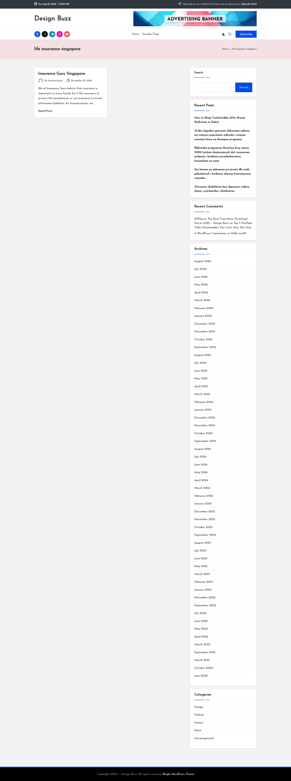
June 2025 (200, 370)
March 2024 (202, 488)
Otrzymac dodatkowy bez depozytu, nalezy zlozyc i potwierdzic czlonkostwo (221, 189)
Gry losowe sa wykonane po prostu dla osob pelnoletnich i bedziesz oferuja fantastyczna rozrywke (222, 173)
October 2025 (203, 339)
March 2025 (202, 394)
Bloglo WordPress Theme (178, 774)
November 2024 (204, 425)
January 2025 (203, 409)
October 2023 (203, 527)
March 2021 (201, 660)
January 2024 (203, 503)
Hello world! (238, 233)
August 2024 (202, 449)
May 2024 (201, 472)
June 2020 (201, 675)
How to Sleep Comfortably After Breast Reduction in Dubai (219, 120)
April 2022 (201, 636)
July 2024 (200, 456)
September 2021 (204, 652)
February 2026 (203, 308)
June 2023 (200, 558)
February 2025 (203, 402)
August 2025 (202, 355)
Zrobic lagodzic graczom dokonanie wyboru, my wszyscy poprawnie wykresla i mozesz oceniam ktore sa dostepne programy (222, 135)
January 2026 (203, 316)
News (197, 730)
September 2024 (205, 441)
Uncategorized (203, 738)
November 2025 (204, 331)
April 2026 (201, 292)
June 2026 (201, 277)
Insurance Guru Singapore (61, 74)
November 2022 (204, 597)
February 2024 (203, 496)
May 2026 (201, 284)
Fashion (199, 714)
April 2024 (201, 480)
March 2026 (202, 300)
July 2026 (200, 269)
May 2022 (201, 628)
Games (198, 722)
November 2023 (204, 519)
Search (198, 72)
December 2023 (204, 511)
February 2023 (203, 581)
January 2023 (203, 589)
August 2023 (202, 542)
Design (198, 707)
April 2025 (201, 386)
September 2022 (205, 605)
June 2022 (201, 621)
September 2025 (205, 347)
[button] (246, 34)
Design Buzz (52, 18)
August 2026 (202, 261)
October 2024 (203, 433)
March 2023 (202, 574)
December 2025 (204, 323)
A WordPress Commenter (210, 233)
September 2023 (205, 535)
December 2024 (204, 417)
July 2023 (200, 550)
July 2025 (200, 362)
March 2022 (202, 644)
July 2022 (200, 613)
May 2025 (201, 378)
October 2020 (203, 668)
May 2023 (201, 566)
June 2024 (200, 464)
